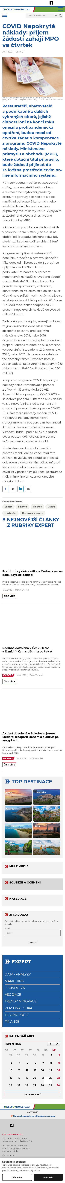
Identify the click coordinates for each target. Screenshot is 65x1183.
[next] (57, 1044)
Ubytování (10, 513)
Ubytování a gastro (32, 513)
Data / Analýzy (18, 974)
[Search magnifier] (60, 15)
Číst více (9, 596)
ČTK (17, 52)
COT (22, 52)
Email (7, 928)
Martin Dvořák (22, 590)
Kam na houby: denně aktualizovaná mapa (34, 1116)
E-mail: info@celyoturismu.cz (16, 1148)
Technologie (16, 1015)
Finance (22, 506)
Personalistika (18, 1008)
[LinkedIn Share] (21, 489)
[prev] (50, 1044)
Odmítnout (17, 1177)
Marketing (14, 981)
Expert (8, 506)
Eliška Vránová (36, 675)
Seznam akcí (32, 1094)
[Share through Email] (28, 489)
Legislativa (15, 988)
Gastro (51, 506)
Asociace (13, 994)
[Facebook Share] (5, 489)
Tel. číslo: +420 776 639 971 (14, 1145)
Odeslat (32, 942)
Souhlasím (48, 1177)
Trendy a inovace (20, 1001)
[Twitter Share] (13, 489)
